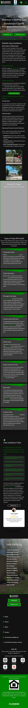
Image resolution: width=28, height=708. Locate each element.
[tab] (14, 458)
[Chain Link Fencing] (12, 575)
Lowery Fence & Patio (10, 486)
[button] (7, 34)
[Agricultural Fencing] (12, 580)
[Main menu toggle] (26, 2)
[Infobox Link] (14, 617)
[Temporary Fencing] (12, 582)
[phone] (21, 2)
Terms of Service (15, 678)
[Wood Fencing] (11, 573)
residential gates (15, 68)
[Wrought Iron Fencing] (13, 577)
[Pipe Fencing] (10, 585)
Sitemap (20, 676)
